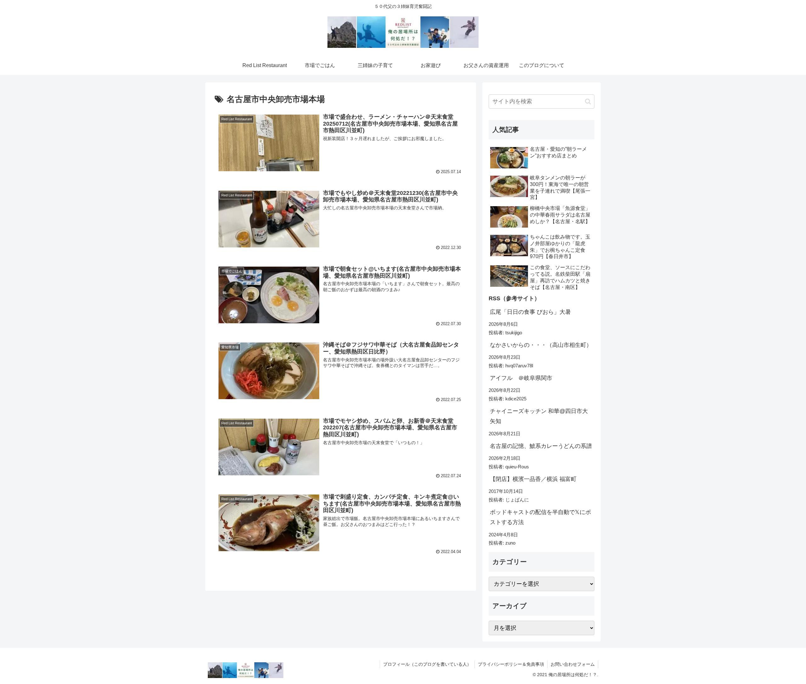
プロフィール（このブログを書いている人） (427, 664)
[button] (587, 101)
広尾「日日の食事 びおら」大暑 (530, 312)
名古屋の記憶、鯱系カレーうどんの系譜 (541, 446)
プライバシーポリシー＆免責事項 (511, 664)
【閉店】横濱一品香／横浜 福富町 (533, 479)
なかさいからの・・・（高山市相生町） (541, 345)
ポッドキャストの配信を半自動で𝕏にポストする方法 (540, 517)
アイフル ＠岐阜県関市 (521, 378)
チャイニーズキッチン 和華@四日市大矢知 (539, 416)
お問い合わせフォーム (573, 664)
